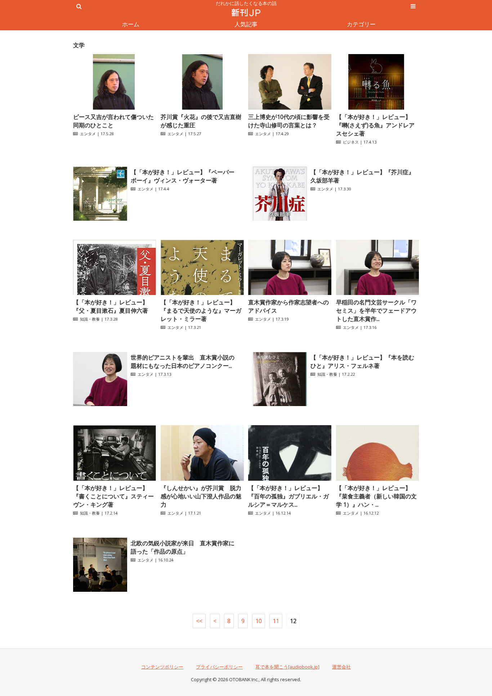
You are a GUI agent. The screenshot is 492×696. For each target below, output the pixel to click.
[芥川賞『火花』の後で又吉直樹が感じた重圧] (202, 107)
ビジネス (351, 142)
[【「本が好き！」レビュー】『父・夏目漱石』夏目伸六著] (114, 293)
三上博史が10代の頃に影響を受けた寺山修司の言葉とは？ (289, 121)
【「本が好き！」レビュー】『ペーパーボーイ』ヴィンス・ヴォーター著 (182, 176)
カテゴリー (361, 24)
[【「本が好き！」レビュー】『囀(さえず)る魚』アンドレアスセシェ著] (377, 107)
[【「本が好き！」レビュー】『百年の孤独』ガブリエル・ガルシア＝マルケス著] (289, 479)
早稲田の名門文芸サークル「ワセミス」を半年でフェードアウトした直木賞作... (376, 310)
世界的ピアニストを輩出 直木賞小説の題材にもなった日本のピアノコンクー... (182, 361)
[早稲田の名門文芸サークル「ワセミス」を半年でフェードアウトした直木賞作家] (377, 293)
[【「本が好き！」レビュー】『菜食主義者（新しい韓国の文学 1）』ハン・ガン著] (377, 479)
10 (258, 621)
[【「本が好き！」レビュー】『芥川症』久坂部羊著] (280, 219)
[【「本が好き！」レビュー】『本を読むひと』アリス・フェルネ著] (280, 404)
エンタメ (88, 133)
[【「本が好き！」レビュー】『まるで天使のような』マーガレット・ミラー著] (202, 293)
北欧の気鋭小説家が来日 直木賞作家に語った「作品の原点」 (182, 547)
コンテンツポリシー (162, 667)
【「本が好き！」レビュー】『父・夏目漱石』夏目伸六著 (110, 306)
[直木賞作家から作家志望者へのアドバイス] (289, 293)
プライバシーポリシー (219, 667)
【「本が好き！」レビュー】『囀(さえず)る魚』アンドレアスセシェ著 (375, 125)
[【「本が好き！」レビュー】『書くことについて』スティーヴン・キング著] (114, 479)
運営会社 (341, 667)
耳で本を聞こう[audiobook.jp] (287, 667)
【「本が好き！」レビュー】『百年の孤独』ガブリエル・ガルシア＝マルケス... (288, 496)
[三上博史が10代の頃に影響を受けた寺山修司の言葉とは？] (289, 107)
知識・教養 (90, 319)
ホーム (130, 24)
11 (276, 621)
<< (199, 621)
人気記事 (246, 24)
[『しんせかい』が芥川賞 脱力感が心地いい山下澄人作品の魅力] (202, 479)
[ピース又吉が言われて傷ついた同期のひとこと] (114, 107)
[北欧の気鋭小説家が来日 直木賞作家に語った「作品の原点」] (100, 590)
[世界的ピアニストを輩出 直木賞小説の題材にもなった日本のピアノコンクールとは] (100, 404)
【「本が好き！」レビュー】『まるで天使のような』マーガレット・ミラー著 (201, 310)
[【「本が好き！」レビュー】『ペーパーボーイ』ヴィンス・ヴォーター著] (100, 219)
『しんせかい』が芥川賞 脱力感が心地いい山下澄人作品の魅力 (201, 496)
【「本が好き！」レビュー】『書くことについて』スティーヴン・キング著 (113, 496)
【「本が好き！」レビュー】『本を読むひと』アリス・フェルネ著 (362, 361)
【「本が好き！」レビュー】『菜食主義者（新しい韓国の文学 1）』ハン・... (376, 496)
